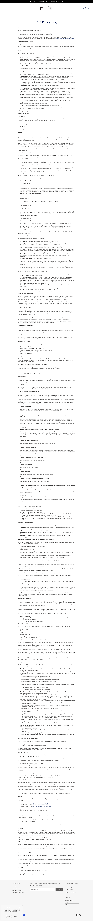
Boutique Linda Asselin (77, 918)
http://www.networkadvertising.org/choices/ (42, 803)
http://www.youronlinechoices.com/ (41, 804)
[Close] (22, 906)
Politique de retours (16, 894)
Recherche (14, 887)
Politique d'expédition (17, 890)
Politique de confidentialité (18, 892)
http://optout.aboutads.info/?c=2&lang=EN (41, 806)
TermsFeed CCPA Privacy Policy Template (65, 38)
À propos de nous (16, 888)
